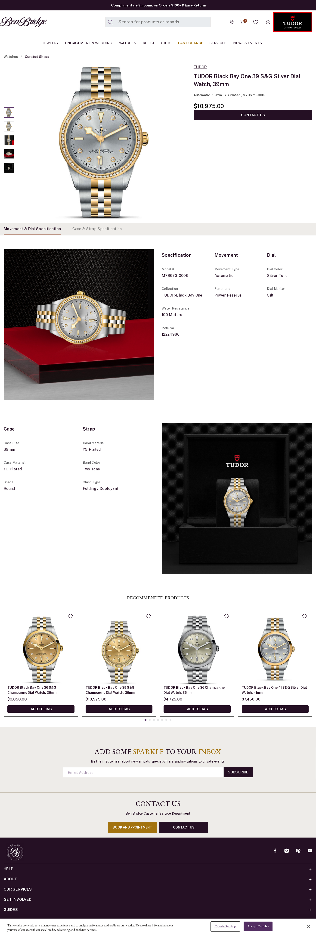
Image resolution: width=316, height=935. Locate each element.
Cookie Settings (225, 926)
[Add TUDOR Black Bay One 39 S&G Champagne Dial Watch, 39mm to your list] (148, 616)
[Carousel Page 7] (170, 720)
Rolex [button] (148, 43)
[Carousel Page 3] (9, 140)
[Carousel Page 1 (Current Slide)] (9, 112)
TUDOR (200, 67)
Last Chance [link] (190, 43)
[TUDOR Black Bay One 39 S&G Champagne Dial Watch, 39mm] (119, 648)
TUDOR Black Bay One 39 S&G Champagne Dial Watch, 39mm (110, 690)
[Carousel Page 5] (9, 168)
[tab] (32, 229)
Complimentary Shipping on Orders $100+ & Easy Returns (159, 5)
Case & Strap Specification (97, 229)
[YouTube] (310, 851)
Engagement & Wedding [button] (88, 43)
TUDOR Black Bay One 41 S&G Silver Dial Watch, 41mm (274, 690)
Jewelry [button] (51, 43)
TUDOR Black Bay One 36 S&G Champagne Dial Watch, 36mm (31, 690)
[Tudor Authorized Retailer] (292, 22)
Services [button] (218, 43)
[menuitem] (51, 43)
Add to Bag (41, 709)
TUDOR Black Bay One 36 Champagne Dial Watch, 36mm (194, 690)
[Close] (309, 926)
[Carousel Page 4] (9, 154)
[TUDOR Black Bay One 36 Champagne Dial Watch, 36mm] (197, 648)
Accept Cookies (258, 926)
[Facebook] (275, 851)
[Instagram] (286, 851)
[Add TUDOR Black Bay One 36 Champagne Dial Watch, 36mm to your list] (226, 616)
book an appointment (132, 827)
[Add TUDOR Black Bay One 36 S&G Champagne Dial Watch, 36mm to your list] (70, 616)
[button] (256, 22)
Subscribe (238, 772)
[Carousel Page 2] (9, 126)
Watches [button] (127, 43)
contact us (184, 827)
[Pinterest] (298, 851)
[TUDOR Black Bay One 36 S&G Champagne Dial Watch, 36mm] (41, 648)
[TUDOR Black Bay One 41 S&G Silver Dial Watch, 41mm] (275, 648)
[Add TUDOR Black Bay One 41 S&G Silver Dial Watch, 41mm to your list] (304, 616)
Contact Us (253, 115)
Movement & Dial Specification (32, 229)
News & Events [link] (247, 43)
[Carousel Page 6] (166, 720)
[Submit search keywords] (110, 22)
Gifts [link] (166, 43)
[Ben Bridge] (15, 22)
